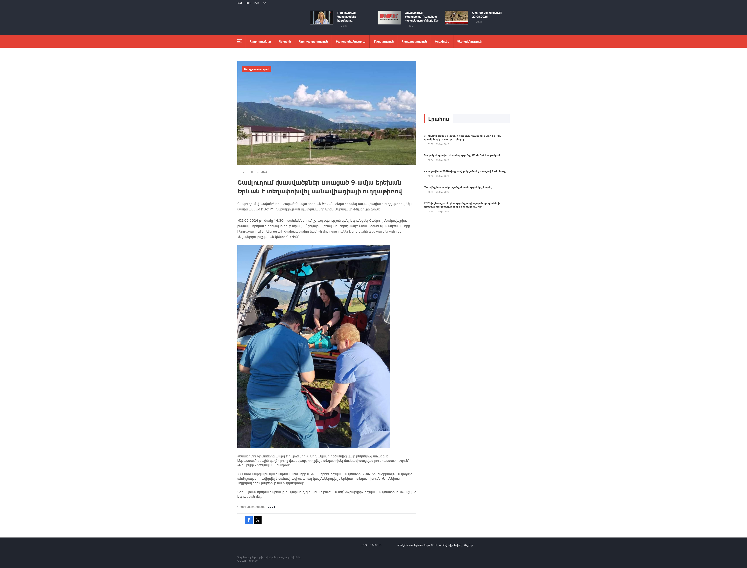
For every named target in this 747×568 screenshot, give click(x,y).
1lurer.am (252, 560)
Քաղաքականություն (351, 41)
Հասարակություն (414, 41)
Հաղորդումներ (260, 41)
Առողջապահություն (313, 41)
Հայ (239, 3)
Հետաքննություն (469, 41)
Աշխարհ (285, 41)
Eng (248, 3)
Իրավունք (442, 41)
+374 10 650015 (371, 545)
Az (264, 3)
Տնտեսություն (384, 41)
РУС (256, 3)
